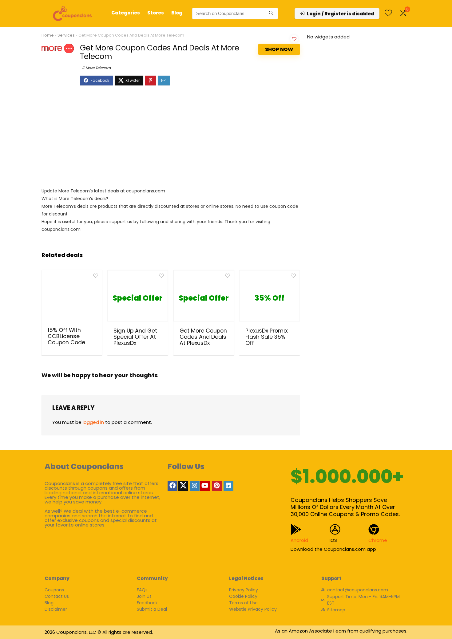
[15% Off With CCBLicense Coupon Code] (71, 298)
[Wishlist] (388, 13)
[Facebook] (172, 486)
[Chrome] (373, 529)
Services (66, 35)
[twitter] (183, 486)
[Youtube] (205, 486)
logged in (93, 422)
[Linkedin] (228, 486)
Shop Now (279, 49)
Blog (176, 13)
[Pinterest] (217, 486)
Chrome (377, 540)
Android (299, 540)
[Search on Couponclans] (271, 13)
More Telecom (98, 67)
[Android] (296, 529)
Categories (125, 13)
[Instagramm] (195, 486)
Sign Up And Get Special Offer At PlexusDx (135, 337)
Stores (155, 13)
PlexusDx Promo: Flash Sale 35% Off (266, 337)
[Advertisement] (171, 140)
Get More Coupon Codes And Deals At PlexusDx (203, 337)
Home (48, 35)
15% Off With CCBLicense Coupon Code (66, 336)
